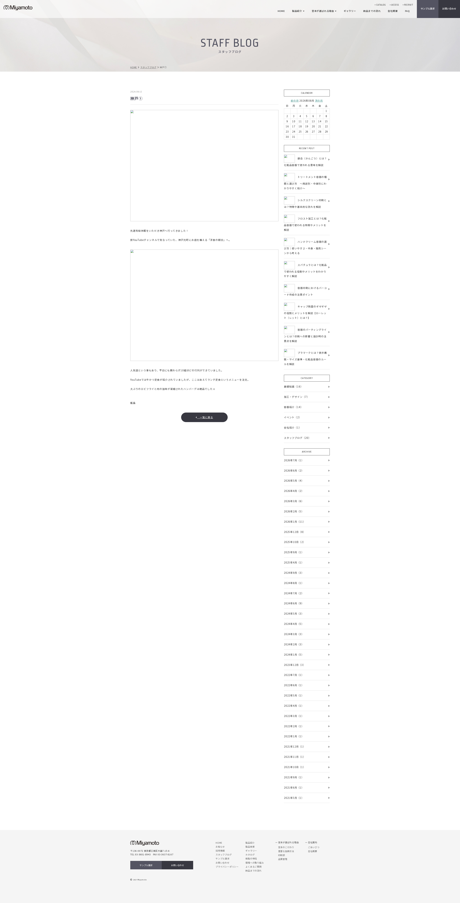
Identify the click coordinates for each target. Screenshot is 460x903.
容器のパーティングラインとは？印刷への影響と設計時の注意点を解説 (305, 335)
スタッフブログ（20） (297, 438)
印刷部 (281, 855)
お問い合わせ (177, 865)
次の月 (319, 100)
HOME (133, 67)
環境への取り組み (254, 862)
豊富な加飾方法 (286, 851)
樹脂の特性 (251, 858)
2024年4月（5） (294, 624)
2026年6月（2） (294, 470)
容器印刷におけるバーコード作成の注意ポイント (305, 291)
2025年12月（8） (295, 532)
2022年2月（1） (294, 726)
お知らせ (220, 846)
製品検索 (250, 846)
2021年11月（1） (295, 757)
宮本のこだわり (286, 847)
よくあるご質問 (253, 866)
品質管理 (282, 859)
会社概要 (312, 851)
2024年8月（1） (294, 583)
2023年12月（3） (295, 665)
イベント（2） (293, 417)
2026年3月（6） (294, 501)
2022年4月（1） (294, 705)
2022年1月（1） (294, 736)
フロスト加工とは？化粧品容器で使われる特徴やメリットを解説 (305, 224)
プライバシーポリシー (227, 866)
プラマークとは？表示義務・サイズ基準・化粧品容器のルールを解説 (305, 358)
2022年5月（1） (294, 695)
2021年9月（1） (294, 777)
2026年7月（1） (294, 460)
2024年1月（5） (294, 654)
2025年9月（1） (294, 552)
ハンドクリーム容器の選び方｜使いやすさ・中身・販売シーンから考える (305, 247)
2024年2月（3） (294, 644)
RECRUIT (408, 5)
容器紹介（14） (293, 407)
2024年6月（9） (294, 603)
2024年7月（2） (294, 593)
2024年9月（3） (294, 572)
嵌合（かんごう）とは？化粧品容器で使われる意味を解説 (305, 162)
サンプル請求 (428, 8)
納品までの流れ (253, 870)
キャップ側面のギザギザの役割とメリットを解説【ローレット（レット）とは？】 (305, 312)
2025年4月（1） (294, 562)
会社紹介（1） (293, 427)
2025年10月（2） (295, 542)
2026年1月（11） (295, 521)
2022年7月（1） (294, 675)
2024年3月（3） (294, 634)
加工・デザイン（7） (296, 397)
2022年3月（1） (294, 716)
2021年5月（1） (294, 798)
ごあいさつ (313, 847)
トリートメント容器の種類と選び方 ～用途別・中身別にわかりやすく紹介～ (305, 182)
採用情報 (220, 850)
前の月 (295, 100)
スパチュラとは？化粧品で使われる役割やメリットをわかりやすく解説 (305, 270)
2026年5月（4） (294, 480)
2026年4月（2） (294, 491)
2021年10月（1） (295, 767)
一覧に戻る (205, 417)
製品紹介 (250, 842)
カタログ (250, 854)
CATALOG (381, 5)
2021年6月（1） (294, 787)
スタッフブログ (148, 67)
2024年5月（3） (294, 613)
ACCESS (395, 5)
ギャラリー (251, 850)
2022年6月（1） (294, 685)
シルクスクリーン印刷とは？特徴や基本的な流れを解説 (305, 203)
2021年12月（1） (295, 746)
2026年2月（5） (294, 511)
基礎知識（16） (293, 386)
